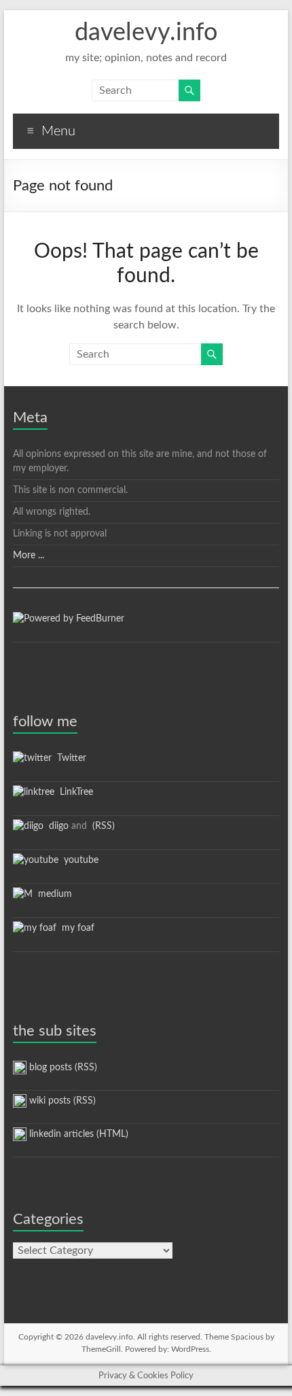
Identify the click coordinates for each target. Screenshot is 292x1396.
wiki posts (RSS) (61, 1101)
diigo (56, 826)
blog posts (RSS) (61, 1067)
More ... (28, 555)
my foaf (75, 928)
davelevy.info (146, 32)
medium (52, 894)
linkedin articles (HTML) (77, 1134)
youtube (78, 860)
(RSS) (102, 826)
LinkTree (73, 792)
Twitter (69, 758)
